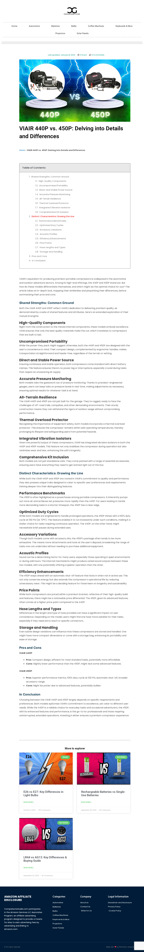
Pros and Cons (39, 256)
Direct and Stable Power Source (55, 189)
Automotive (34, 26)
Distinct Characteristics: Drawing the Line (53, 216)
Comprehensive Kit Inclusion (54, 212)
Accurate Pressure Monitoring (54, 194)
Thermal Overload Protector (54, 203)
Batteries (55, 26)
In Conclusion (39, 260)
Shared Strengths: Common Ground (50, 176)
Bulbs (73, 26)
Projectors (60, 33)
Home (14, 26)
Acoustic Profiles (48, 234)
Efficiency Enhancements (53, 238)
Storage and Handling (51, 251)
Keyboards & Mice (124, 26)
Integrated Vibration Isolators (54, 207)
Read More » (28, 802)
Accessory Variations (51, 229)
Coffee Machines (96, 26)
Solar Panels (83, 33)
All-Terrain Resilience (50, 198)
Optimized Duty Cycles (51, 225)
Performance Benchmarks (52, 220)
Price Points (46, 242)
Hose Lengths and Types (52, 247)
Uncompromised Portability (53, 185)
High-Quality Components (52, 181)
